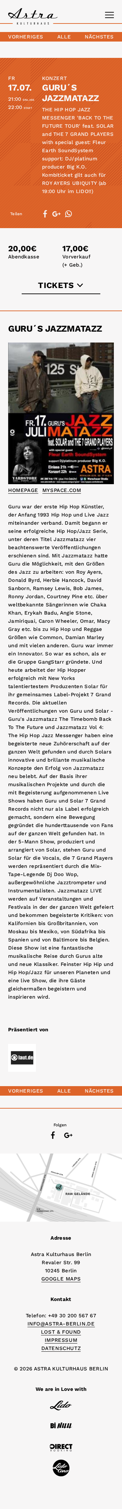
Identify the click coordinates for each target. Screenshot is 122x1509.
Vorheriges (25, 37)
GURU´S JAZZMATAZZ (70, 92)
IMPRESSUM (61, 1340)
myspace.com (61, 490)
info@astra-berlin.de (61, 1324)
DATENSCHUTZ (61, 1348)
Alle (64, 37)
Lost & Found (61, 1332)
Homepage (23, 490)
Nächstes (99, 37)
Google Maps (61, 1279)
